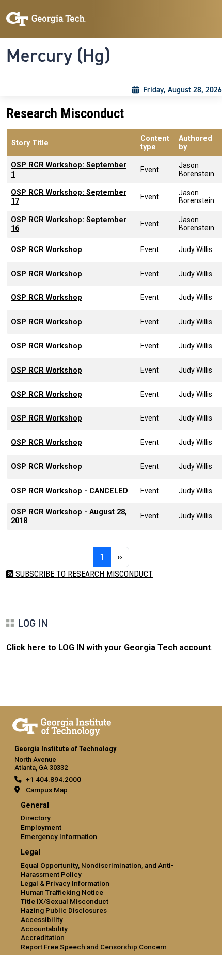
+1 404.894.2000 (53, 779)
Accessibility (42, 919)
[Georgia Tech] (61, 725)
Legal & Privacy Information (65, 883)
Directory (36, 818)
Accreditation (43, 937)
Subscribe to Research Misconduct (83, 574)
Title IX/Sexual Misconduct (64, 901)
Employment (41, 827)
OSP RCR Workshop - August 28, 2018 (69, 516)
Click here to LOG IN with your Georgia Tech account (108, 647)
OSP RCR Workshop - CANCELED (69, 491)
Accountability (44, 929)
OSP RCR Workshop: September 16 (68, 224)
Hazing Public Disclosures (64, 910)
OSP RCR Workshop (46, 249)
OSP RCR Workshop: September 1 (68, 169)
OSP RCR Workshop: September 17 (68, 197)
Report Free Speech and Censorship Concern (94, 947)
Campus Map (47, 789)
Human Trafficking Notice (62, 892)
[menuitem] (111, 821)
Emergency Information (59, 836)
